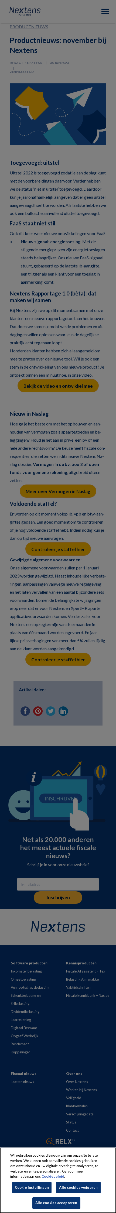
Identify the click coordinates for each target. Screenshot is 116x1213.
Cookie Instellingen (32, 1187)
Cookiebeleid (53, 1176)
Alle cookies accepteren (56, 1203)
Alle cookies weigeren (78, 1187)
